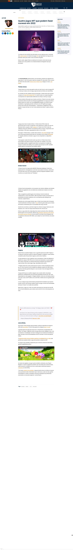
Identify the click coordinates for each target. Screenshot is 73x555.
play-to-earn (47, 327)
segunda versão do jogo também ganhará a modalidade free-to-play (35, 338)
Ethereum (56, 8)
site (37, 202)
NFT (38, 56)
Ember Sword (39, 81)
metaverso (20, 367)
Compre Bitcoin (23, 8)
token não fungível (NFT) (29, 95)
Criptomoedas (21, 17)
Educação (46, 8)
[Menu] (67, 8)
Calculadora (40, 8)
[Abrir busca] (64, 8)
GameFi (27, 386)
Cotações (35, 8)
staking (34, 127)
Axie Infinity (25, 327)
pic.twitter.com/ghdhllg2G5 (45, 315)
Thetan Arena (33, 81)
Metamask (50, 134)
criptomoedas (23, 56)
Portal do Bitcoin (36, 5)
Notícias (29, 8)
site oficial (44, 132)
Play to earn (34, 386)
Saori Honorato (9, 28)
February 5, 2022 (36, 318)
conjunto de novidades (28, 370)
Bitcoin (51, 8)
